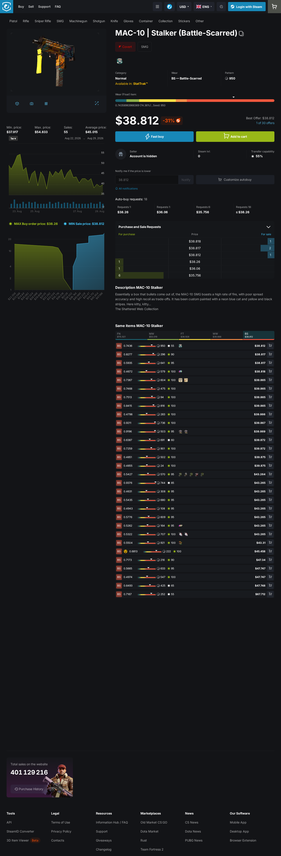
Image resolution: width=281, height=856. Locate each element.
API (9, 822)
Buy (21, 6)
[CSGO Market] (6, 6)
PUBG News (193, 840)
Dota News (193, 831)
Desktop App (239, 831)
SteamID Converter (20, 831)
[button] (13, 20)
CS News (191, 822)
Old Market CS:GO (153, 822)
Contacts (57, 840)
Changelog (104, 849)
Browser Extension (243, 840)
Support (44, 6)
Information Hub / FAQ (112, 822)
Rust (143, 840)
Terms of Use (60, 822)
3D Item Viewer (18, 840)
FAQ (58, 6)
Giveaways (104, 840)
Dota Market (149, 831)
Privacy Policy (61, 831)
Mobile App (238, 822)
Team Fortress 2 (152, 849)
